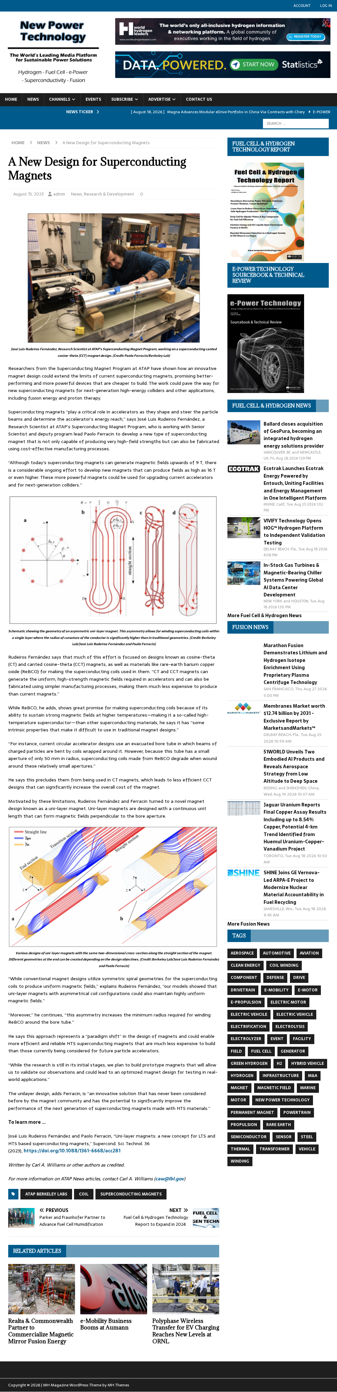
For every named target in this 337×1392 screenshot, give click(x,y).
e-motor (308, 990)
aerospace (242, 953)
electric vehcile (249, 1014)
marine (308, 1088)
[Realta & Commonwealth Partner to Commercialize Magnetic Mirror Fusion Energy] (41, 1289)
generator (293, 1051)
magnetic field (274, 1088)
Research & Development (109, 194)
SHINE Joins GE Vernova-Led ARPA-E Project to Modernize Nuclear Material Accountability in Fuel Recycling (294, 887)
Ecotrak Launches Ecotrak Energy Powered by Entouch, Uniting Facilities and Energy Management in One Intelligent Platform (295, 483)
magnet (239, 1088)
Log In (326, 6)
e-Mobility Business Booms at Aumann (106, 1324)
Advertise (159, 99)
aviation (309, 953)
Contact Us (199, 99)
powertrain (297, 1112)
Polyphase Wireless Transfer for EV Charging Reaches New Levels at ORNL (185, 1331)
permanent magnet (252, 1112)
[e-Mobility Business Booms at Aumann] (113, 1289)
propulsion (244, 1124)
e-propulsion (246, 1002)
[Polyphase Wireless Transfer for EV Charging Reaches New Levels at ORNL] (185, 1289)
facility (302, 1039)
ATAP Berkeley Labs (46, 1194)
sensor (284, 1137)
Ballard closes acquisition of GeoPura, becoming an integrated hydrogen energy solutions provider (294, 435)
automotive (277, 953)
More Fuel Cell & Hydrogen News (264, 615)
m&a (312, 1075)
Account (302, 6)
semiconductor (249, 1137)
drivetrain (243, 990)
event (277, 1039)
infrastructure (281, 1075)
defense (275, 977)
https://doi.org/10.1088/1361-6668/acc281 (72, 1150)
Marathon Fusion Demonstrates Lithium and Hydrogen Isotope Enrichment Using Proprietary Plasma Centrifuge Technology (295, 664)
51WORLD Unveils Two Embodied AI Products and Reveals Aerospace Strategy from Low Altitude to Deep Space (294, 766)
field (236, 1051)
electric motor (288, 1002)
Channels (59, 99)
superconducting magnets (131, 1194)
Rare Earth (278, 1124)
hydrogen (242, 1075)
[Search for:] (296, 123)
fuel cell (261, 1051)
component (244, 977)
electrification (248, 1026)
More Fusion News (248, 924)
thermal (240, 1149)
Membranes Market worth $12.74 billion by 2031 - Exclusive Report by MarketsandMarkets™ (294, 717)
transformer (274, 1149)
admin (59, 194)
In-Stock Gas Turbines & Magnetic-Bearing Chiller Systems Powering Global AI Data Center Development (293, 580)
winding (240, 1161)
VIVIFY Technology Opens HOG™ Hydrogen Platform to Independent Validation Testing (294, 531)
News (33, 99)
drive (299, 977)
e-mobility (276, 990)
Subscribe (122, 99)
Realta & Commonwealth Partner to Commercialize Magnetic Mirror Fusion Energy (41, 1331)
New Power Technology (282, 1100)
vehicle (307, 1149)
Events (93, 99)
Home (11, 99)
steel (307, 1137)
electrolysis (289, 1026)
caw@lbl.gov (169, 1178)
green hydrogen (249, 1063)
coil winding (284, 965)
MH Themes (118, 1385)
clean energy (245, 965)
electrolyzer (246, 1039)
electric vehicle (294, 1014)
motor (238, 1100)
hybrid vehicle (307, 1063)
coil (84, 1194)
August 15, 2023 (28, 194)
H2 (279, 1063)
